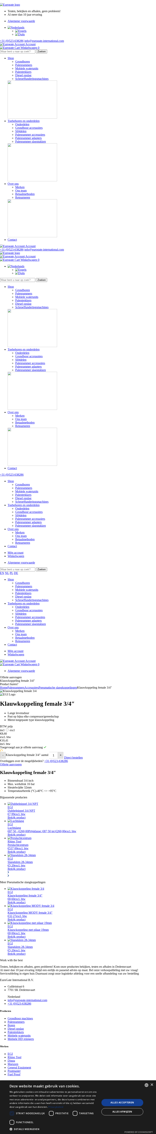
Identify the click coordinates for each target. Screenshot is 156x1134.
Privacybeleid (55, 1107)
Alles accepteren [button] (122, 1102)
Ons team (21, 190)
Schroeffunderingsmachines (32, 78)
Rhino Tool (14, 1057)
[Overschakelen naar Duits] (20, 34)
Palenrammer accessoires (30, 134)
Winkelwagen (16, 556)
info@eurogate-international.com (44, 40)
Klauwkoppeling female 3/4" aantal (27, 755)
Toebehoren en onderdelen (24, 121)
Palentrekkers (23, 71)
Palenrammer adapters (28, 138)
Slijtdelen (20, 131)
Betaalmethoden (25, 194)
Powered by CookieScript (138, 1132)
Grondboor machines (20, 1018)
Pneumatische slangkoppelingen (58, 687)
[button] (53, 1129)
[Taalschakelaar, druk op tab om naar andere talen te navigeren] (16, 27)
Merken (20, 187)
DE (16, 573)
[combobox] (146, 1085)
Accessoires (31, 687)
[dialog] (78, 1107)
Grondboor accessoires (29, 127)
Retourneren (22, 197)
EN (2, 573)
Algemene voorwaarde (21, 21)
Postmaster (14, 1071)
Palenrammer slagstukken (30, 141)
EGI (10, 1053)
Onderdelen (22, 124)
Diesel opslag (23, 75)
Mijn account (15, 552)
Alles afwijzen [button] (122, 1111)
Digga (11, 1060)
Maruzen (13, 1064)
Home (3, 687)
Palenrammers (23, 65)
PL (11, 573)
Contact (12, 239)
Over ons (13, 183)
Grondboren (22, 61)
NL (7, 573)
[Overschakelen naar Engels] (20, 31)
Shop (11, 58)
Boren (11, 1025)
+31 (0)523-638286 (12, 40)
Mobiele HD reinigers (21, 1039)
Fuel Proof (14, 1074)
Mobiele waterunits (26, 68)
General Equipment (19, 1067)
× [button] (151, 1084)
